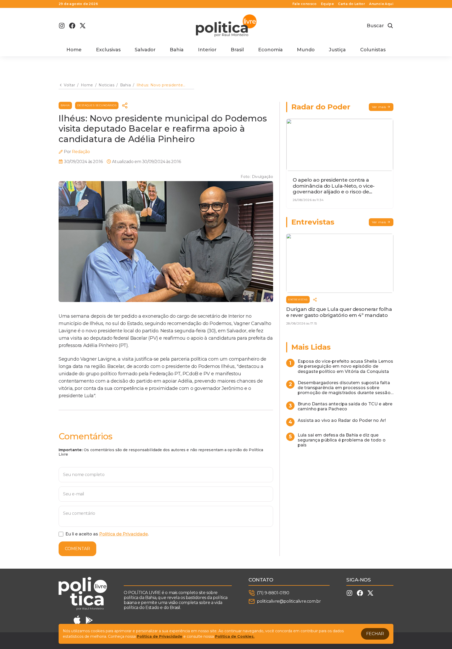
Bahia (177, 50)
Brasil (237, 50)
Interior (207, 50)
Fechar (375, 633)
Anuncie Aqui (381, 4)
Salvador (145, 50)
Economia (270, 50)
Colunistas (373, 50)
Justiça (337, 50)
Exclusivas (108, 50)
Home (74, 50)
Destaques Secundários (97, 105)
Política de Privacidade (123, 533)
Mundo (306, 50)
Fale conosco (304, 4)
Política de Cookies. (235, 636)
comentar (77, 548)
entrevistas (298, 299)
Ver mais (379, 107)
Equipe (327, 4)
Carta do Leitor (351, 4)
